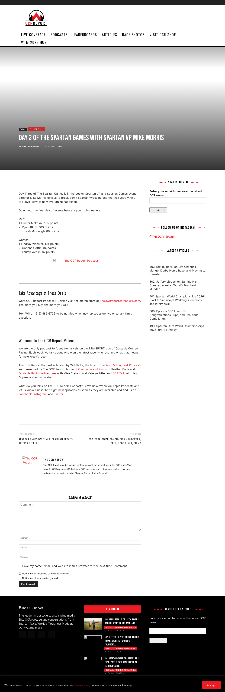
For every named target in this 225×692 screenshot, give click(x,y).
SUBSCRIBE (158, 210)
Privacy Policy (83, 685)
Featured (112, 609)
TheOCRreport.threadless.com (120, 301)
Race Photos (133, 34)
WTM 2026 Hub (34, 42)
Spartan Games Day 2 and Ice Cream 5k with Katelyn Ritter (46, 441)
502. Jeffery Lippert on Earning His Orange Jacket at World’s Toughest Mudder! (173, 285)
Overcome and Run (91, 369)
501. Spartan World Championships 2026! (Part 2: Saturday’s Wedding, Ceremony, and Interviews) (177, 300)
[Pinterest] (38, 181)
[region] (112, 684)
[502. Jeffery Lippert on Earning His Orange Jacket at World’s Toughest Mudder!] (93, 641)
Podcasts (59, 34)
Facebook (25, 394)
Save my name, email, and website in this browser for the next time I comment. (75, 566)
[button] (202, 35)
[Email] (46, 181)
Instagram (40, 394)
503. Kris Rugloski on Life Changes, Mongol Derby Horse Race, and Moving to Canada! (177, 270)
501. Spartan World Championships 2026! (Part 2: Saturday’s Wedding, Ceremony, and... (121, 662)
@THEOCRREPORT (162, 236)
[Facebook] (186, 2)
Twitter (58, 394)
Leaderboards (85, 34)
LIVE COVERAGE (33, 34)
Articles (109, 34)
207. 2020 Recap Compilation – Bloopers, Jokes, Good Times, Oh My (114, 441)
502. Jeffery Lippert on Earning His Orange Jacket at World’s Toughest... (121, 641)
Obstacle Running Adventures (120, 627)
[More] (54, 181)
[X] (198, 2)
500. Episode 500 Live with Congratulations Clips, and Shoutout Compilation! (173, 314)
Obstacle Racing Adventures (37, 373)
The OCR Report (36, 129)
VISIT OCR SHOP (163, 34)
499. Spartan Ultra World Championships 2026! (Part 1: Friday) (176, 327)
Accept (211, 685)
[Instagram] (192, 2)
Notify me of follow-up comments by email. (46, 573)
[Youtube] (203, 2)
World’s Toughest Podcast (122, 365)
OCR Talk (118, 373)
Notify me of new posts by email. (40, 578)
